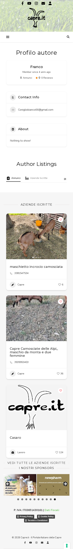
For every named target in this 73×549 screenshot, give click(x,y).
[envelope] (43, 3)
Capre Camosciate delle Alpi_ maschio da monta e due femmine (34, 352)
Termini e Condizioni (37, 520)
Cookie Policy (47, 516)
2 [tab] (22, 499)
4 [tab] (30, 499)
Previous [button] (8, 484)
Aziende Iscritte (38, 178)
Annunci (16, 178)
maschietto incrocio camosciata (36, 267)
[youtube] (29, 3)
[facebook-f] (23, 3)
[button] (10, 236)
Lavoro (21, 452)
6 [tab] (39, 499)
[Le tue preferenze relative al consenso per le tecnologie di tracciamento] (66, 545)
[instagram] (37, 3)
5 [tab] (34, 499)
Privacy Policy (26, 516)
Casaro (15, 438)
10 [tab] (55, 499)
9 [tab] (51, 499)
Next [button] (65, 484)
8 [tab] (47, 499)
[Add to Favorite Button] (60, 219)
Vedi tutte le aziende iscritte (36, 463)
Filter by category (63, 179)
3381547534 (21, 273)
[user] (50, 3)
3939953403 (21, 362)
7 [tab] (43, 499)
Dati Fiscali (52, 510)
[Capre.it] (36, 15)
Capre (21, 284)
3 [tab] (26, 499)
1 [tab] (18, 499)
